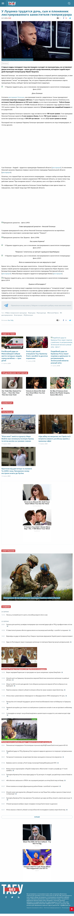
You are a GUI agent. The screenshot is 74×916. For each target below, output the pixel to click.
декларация (56, 167)
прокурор (32, 313)
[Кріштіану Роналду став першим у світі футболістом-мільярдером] (37, 657)
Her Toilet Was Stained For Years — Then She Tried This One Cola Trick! (11, 393)
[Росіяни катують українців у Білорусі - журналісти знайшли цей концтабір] (37, 729)
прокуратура (42, 313)
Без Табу (10, 320)
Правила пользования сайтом (35, 907)
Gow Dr (37, 870)
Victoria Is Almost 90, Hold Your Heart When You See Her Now (35, 393)
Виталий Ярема (53, 313)
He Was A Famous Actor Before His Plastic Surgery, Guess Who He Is (60, 393)
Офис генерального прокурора (16, 313)
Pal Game (37, 845)
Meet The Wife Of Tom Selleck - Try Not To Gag (37, 843)
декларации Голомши (16, 97)
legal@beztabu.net (65, 905)
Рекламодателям (66, 907)
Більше (37, 817)
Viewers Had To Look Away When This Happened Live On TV (37, 867)
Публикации (29, 315)
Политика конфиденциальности (52, 907)
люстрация (18, 315)
